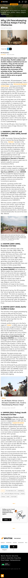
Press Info (8, 556)
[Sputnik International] (5, 2)
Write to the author (10, 54)
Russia (15, 542)
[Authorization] (19, 1)
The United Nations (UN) (11, 490)
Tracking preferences (15, 560)
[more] (25, 407)
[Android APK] (5, 564)
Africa (4, 398)
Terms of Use (15, 556)
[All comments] (2, 575)
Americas (8, 542)
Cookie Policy (10, 558)
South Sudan (14, 496)
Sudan (9, 325)
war (2, 493)
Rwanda (22, 493)
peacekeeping (21, 490)
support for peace (18, 423)
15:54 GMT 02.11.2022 (6, 28)
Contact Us (3, 558)
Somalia (10, 142)
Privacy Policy (17, 558)
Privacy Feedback (5, 560)
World (3, 542)
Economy (21, 542)
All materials (3, 54)
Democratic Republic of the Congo (12, 493)
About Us (3, 556)
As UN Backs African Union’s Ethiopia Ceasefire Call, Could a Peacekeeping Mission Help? (14, 403)
